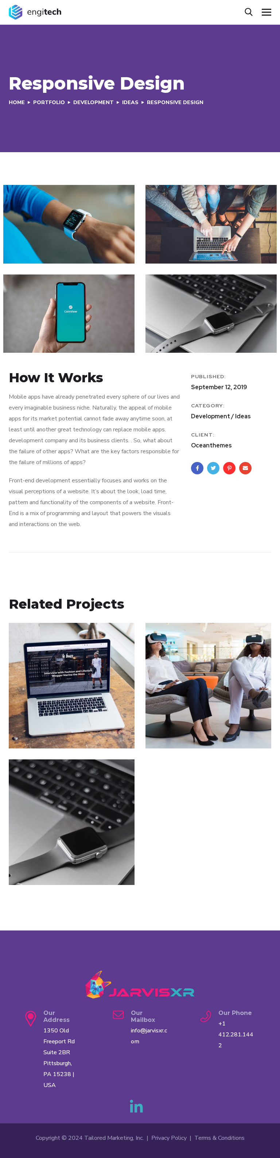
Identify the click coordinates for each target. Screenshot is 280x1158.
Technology (54, 733)
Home (17, 102)
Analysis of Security (58, 722)
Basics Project (47, 859)
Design (28, 870)
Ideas (130, 102)
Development (93, 102)
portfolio (49, 102)
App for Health (185, 722)
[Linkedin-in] (136, 1107)
